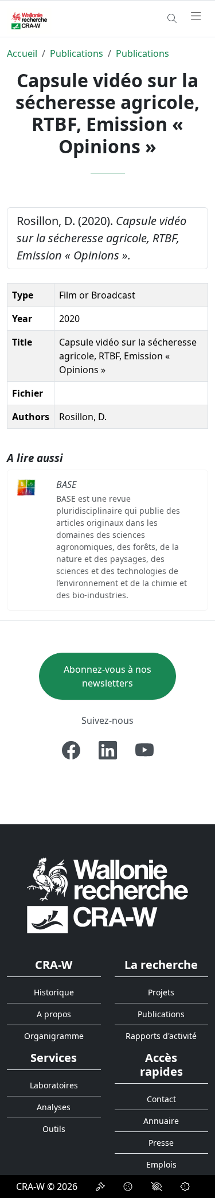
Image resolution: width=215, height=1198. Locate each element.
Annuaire (161, 1120)
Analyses (54, 1107)
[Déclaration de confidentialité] (100, 1186)
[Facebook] (71, 750)
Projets (161, 992)
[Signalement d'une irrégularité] (185, 1186)
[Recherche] (172, 18)
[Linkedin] (108, 750)
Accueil (22, 53)
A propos (54, 1014)
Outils (53, 1128)
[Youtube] (144, 750)
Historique (54, 992)
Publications (76, 53)
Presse (161, 1142)
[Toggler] (196, 17)
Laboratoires (54, 1085)
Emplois (161, 1164)
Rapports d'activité (161, 1035)
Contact (161, 1099)
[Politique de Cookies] (128, 1186)
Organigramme (54, 1035)
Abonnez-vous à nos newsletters (107, 676)
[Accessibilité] (156, 1186)
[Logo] (107, 894)
